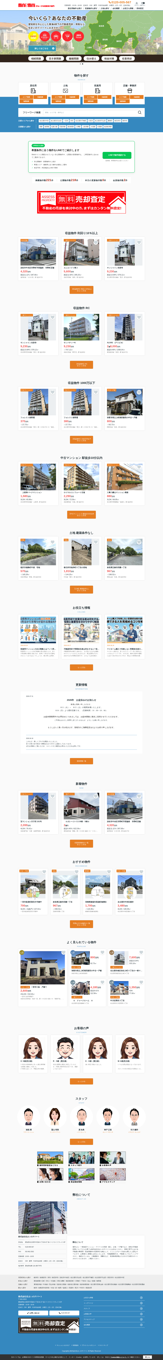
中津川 (82, 1288)
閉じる (147, 1357)
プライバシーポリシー (89, 1345)
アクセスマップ (89, 1319)
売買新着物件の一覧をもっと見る (81, 843)
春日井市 (117, 121)
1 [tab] (80, 63)
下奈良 (83, 1281)
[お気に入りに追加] (52, 242)
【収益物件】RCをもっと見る (81, 364)
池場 (93, 1281)
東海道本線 (38, 1284)
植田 (59, 1288)
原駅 (41, 127)
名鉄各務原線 (85, 1284)
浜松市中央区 (64, 1277)
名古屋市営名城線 (110, 1284)
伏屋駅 (99, 127)
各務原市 (43, 1277)
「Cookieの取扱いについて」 (118, 1357)
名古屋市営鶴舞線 (124, 1284)
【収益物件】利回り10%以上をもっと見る (81, 289)
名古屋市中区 (44, 121)
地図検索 (26, 101)
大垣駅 (93, 127)
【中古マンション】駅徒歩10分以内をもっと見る (81, 514)
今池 (52, 1288)
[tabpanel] (81, 36)
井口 (48, 1281)
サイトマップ (103, 1345)
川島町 (77, 1281)
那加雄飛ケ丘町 (39, 1281)
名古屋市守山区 (100, 121)
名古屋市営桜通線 (138, 1284)
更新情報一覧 (81, 761)
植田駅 (47, 127)
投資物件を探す (91, 8)
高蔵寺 (71, 1288)
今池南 (53, 1281)
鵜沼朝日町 (70, 1281)
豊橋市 (110, 121)
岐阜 (35, 1288)
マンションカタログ (63, 1345)
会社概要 (116, 8)
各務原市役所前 (43, 1288)
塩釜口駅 (54, 127)
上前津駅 (85, 127)
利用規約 (76, 1345)
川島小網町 (61, 1281)
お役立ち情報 (128, 8)
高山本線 (52, 1284)
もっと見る (81, 667)
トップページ (88, 1303)
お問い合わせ (34, 1313)
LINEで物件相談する (117, 155)
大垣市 (90, 121)
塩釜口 (65, 1288)
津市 (71, 121)
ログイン (137, 5)
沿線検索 (40, 97)
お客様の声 (87, 1314)
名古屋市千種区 (80, 121)
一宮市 (66, 121)
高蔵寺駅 (62, 127)
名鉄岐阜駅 (108, 127)
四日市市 (110, 1277)
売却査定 (140, 8)
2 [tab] (82, 63)
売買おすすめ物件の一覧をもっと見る (81, 924)
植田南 (98, 1281)
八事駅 (78, 127)
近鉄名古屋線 (62, 1284)
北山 (89, 1281)
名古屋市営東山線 (97, 1284)
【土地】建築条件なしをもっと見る (81, 589)
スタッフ (87, 1308)
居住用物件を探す (75, 8)
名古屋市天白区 (56, 121)
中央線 (45, 1284)
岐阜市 (125, 121)
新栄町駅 (71, 127)
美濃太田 (89, 1288)
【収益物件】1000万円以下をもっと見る (81, 439)
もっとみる (81, 1081)
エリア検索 (26, 97)
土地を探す (105, 8)
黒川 (76, 1288)
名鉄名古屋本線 (73, 1284)
